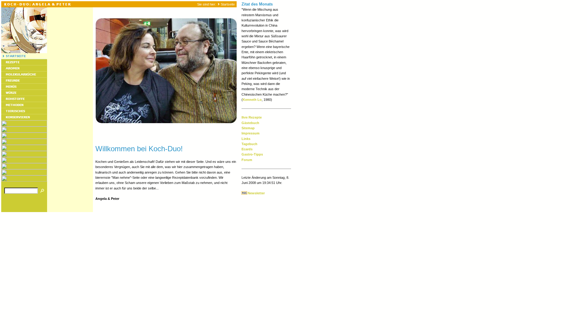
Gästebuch (250, 123)
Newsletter (256, 193)
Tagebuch (249, 144)
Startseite (228, 4)
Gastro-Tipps (252, 154)
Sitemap (248, 128)
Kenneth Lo (252, 99)
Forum (247, 160)
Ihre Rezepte (252, 117)
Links (246, 139)
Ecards (247, 149)
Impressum (251, 133)
